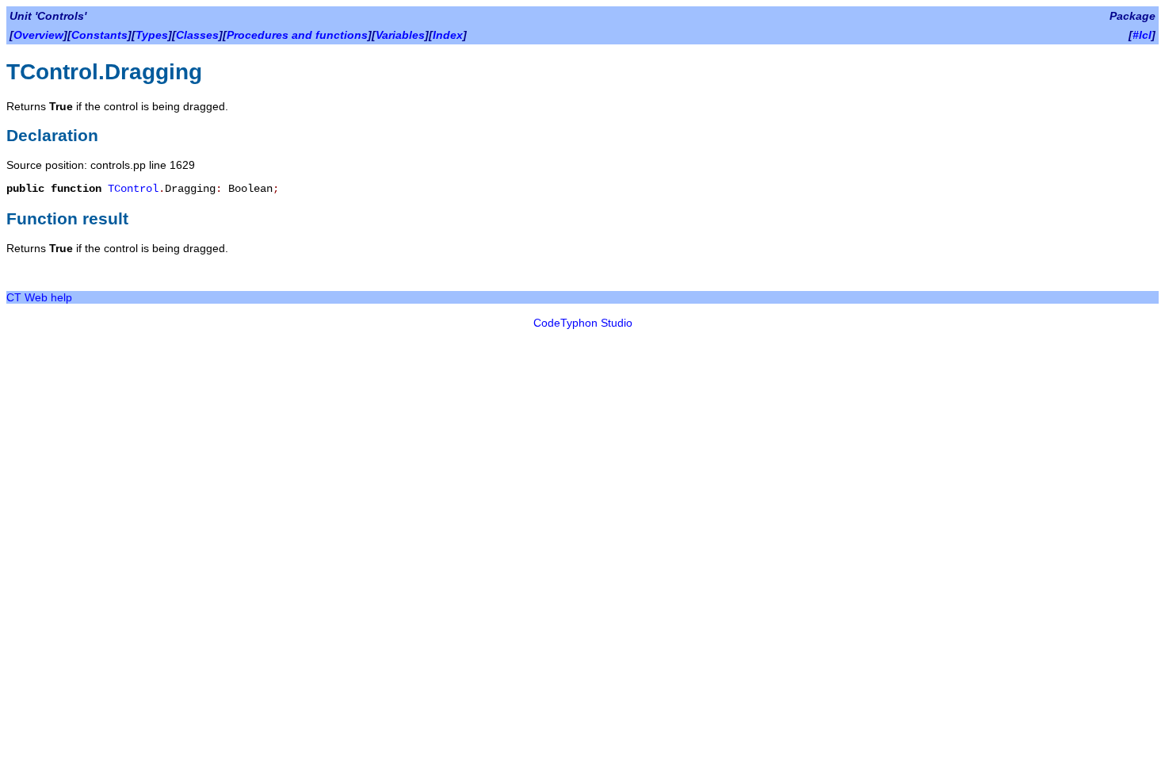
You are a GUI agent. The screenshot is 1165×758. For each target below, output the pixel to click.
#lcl (1142, 35)
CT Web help (39, 297)
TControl (133, 188)
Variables (400, 35)
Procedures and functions (297, 35)
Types (152, 35)
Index (448, 35)
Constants (99, 35)
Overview (38, 35)
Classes (197, 35)
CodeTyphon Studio (582, 322)
